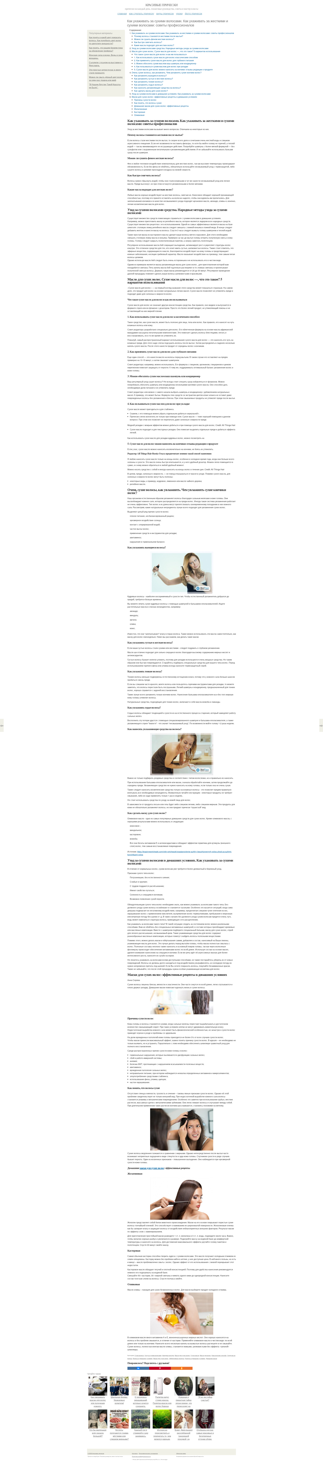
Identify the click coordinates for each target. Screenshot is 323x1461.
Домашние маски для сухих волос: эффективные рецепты (161, 105)
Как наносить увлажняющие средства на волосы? (157, 87)
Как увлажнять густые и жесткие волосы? (153, 78)
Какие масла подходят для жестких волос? (154, 45)
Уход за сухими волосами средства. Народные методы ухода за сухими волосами (170, 48)
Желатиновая (140, 109)
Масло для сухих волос (182, 1355)
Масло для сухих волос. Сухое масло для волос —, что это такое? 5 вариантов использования (176, 51)
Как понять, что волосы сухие (148, 102)
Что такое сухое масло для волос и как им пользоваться (160, 54)
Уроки (179, 13)
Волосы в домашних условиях (143, 1358)
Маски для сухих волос (160, 1358)
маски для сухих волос (152, 1168)
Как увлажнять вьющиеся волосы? (150, 75)
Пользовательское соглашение (148, 1453)
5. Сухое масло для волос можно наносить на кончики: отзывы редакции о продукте (173, 69)
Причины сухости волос (145, 99)
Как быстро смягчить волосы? (148, 42)
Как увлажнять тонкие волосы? (148, 81)
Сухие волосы (139, 1355)
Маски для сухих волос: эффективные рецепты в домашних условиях (164, 96)
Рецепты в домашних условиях (195, 1358)
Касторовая (139, 112)
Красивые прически (161, 5)
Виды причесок (165, 13)
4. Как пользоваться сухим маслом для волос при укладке (161, 66)
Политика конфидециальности (141, 1456)
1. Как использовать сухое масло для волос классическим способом (166, 57)
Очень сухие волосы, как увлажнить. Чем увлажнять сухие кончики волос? (166, 72)
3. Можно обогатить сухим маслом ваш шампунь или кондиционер (165, 63)
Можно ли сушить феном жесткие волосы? (154, 39)
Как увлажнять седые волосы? (148, 84)
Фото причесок (193, 13)
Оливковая (139, 115)
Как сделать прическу (141, 13)
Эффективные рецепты (176, 1358)
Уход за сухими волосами (153, 1355)
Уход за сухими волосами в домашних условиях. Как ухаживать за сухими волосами (171, 93)
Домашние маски (211, 1358)
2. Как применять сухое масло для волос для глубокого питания (164, 60)
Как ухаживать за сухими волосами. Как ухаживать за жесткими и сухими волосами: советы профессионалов (183, 33)
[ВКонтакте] (138, 1368)
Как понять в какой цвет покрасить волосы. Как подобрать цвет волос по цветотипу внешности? (105, 40)
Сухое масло (195, 1355)
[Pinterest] (160, 1368)
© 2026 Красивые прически (96, 1453)
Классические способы (219, 1355)
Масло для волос (205, 1355)
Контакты (135, 1453)
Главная (122, 13)
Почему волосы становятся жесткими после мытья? (159, 36)
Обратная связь (181, 1453)
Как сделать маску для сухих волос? (151, 90)
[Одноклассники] (182, 1368)
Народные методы (168, 1355)
